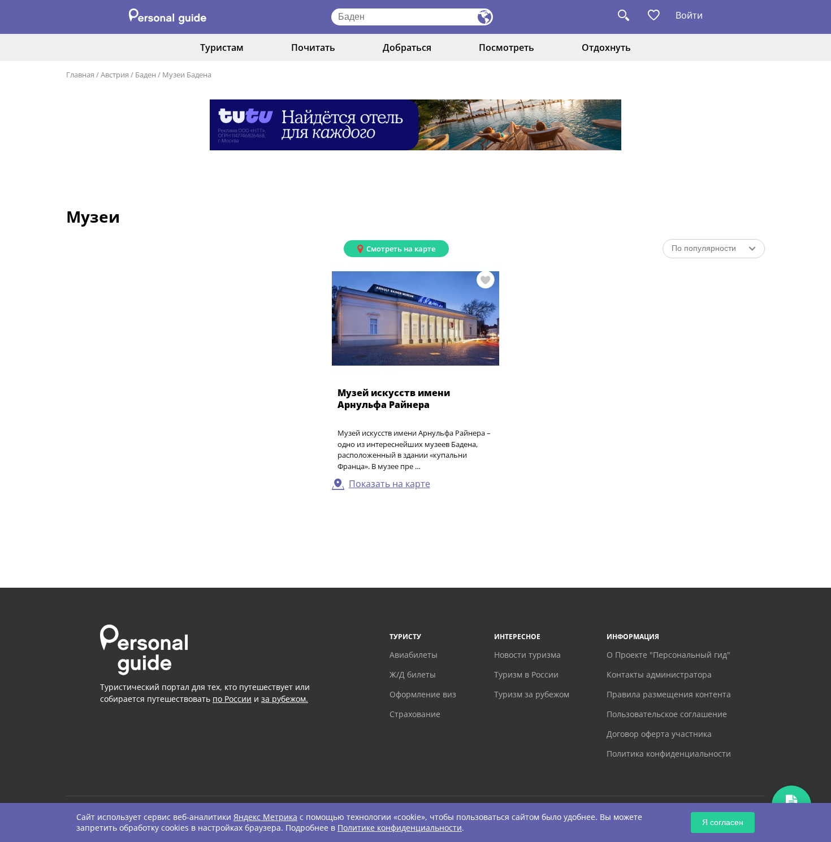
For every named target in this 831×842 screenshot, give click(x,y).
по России (232, 698)
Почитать (313, 47)
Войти (689, 15)
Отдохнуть (606, 47)
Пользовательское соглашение (667, 714)
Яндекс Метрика (265, 816)
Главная (80, 75)
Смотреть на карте (400, 249)
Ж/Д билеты (412, 674)
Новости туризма (527, 654)
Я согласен (722, 822)
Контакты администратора (659, 674)
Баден (145, 75)
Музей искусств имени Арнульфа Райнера (393, 399)
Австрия (115, 75)
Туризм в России (526, 674)
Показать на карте (389, 484)
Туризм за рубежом (531, 694)
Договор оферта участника (659, 733)
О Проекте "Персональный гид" (668, 654)
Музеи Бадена (186, 75)
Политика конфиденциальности (669, 753)
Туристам (222, 47)
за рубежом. (284, 698)
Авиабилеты (413, 654)
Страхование (414, 714)
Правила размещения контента (669, 694)
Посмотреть (506, 47)
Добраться (407, 47)
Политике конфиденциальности (399, 827)
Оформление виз (422, 694)
